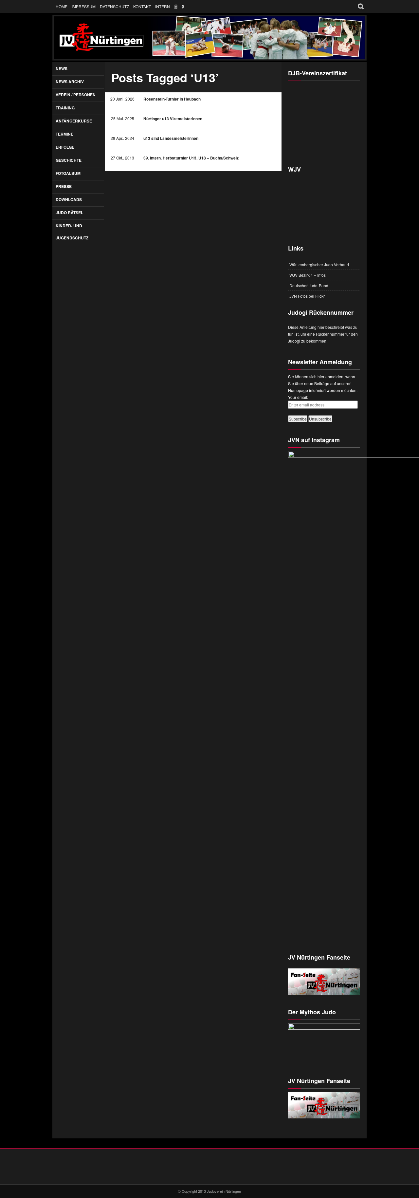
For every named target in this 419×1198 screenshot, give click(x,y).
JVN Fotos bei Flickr (307, 296)
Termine (64, 134)
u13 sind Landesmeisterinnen (170, 138)
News (61, 68)
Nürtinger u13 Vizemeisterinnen (172, 119)
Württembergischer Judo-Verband (319, 264)
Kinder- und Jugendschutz (72, 232)
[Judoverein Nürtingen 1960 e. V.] (209, 38)
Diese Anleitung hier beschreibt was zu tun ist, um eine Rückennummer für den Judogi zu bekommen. (323, 334)
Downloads (69, 199)
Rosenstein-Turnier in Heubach (172, 99)
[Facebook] (201, 1173)
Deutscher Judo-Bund (308, 285)
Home (61, 6)
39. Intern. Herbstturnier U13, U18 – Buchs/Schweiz (191, 158)
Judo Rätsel (69, 212)
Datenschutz (114, 6)
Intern (162, 6)
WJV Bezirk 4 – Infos (307, 275)
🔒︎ (183, 6)
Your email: (298, 397)
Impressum (84, 6)
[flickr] (218, 1173)
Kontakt (142, 6)
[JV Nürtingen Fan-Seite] (324, 1105)
